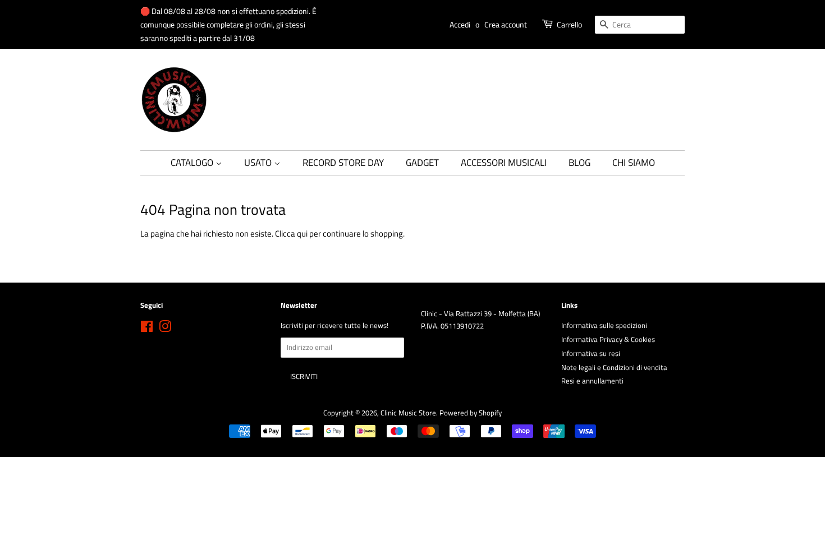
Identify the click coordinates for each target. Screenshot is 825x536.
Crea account (505, 24)
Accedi (460, 24)
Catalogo (193, 162)
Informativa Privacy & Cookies (608, 339)
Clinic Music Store (408, 413)
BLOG (579, 162)
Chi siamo (633, 162)
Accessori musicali (504, 162)
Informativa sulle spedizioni (604, 325)
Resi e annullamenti (592, 381)
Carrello (569, 24)
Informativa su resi (590, 353)
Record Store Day (343, 162)
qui (302, 233)
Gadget (422, 162)
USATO (259, 162)
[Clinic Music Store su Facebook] (146, 329)
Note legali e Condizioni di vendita (614, 367)
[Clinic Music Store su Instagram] (165, 329)
